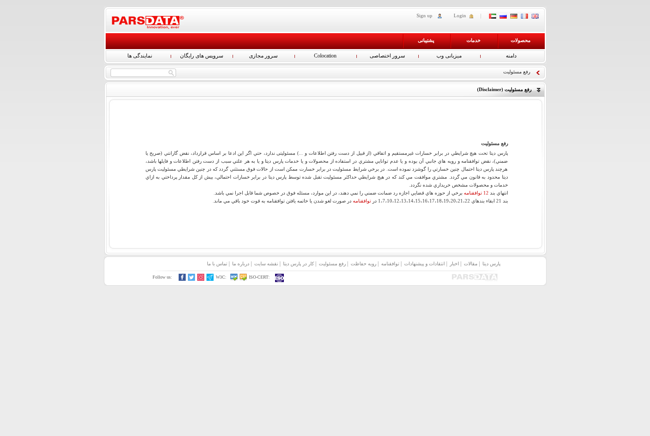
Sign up (424, 15)
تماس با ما (217, 263)
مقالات (471, 263)
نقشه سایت (266, 263)
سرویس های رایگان (201, 56)
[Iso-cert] (280, 278)
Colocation (325, 56)
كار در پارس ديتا (298, 263)
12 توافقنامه (476, 192)
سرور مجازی (263, 56)
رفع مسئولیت (332, 263)
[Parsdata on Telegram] (210, 279)
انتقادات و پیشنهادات (424, 263)
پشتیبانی (426, 40)
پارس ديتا (491, 263)
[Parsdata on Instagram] (201, 279)
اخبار (454, 263)
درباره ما (240, 263)
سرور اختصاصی (387, 56)
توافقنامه (362, 200)
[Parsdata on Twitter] (191, 279)
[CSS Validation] (243, 279)
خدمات (473, 40)
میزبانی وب (449, 56)
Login (460, 15)
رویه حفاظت (363, 263)
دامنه (511, 56)
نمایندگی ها (139, 56)
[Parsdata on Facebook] (182, 279)
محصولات (521, 40)
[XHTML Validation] (234, 279)
